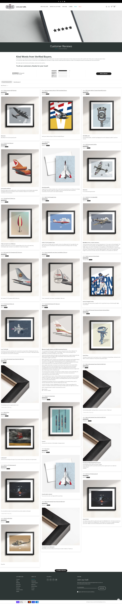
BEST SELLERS (44, 6)
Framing (18, 588)
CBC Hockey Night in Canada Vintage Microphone (96, 90)
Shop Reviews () (17, 81)
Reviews (33, 579)
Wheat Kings (6, 412)
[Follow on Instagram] (60, 1)
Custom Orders (19, 589)
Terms (32, 589)
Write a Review (103, 73)
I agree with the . (87, 591)
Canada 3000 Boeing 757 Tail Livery (52, 303)
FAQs (17, 581)
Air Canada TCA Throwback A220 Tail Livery (13, 252)
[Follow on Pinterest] (62, 1)
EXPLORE (64, 6)
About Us (33, 584)
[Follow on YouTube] (64, 1)
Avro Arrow (47, 141)
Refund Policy (34, 586)
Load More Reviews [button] (61, 570)
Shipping (18, 582)
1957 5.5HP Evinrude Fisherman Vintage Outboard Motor (97, 310)
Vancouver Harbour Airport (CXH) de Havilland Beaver (56, 90)
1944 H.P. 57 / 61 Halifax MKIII (91, 197)
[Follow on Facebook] (58, 1)
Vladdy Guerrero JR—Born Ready (92, 256)
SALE (80, 6)
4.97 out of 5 (21, 73)
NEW (75, 6)
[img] (18, 73)
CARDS (70, 6)
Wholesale (33, 581)
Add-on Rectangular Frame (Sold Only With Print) (14, 359)
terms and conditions (89, 591)
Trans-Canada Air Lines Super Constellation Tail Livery (56, 252)
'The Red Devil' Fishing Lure (9, 198)
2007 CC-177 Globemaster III (10, 465)
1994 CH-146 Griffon (8, 518)
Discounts (18, 584)
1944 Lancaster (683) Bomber (10, 90)
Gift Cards (18, 586)
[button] (54, 70)
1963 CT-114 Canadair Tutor (50, 197)
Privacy (33, 588)
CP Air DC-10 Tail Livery (8, 143)
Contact (18, 579)
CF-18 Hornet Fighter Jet (9, 303)
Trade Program (34, 582)
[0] (111, 6)
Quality (17, 591)
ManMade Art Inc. (102, 602)
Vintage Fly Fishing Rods (50, 396)
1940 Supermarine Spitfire (91, 144)
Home (56, 48)
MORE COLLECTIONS (55, 6)
